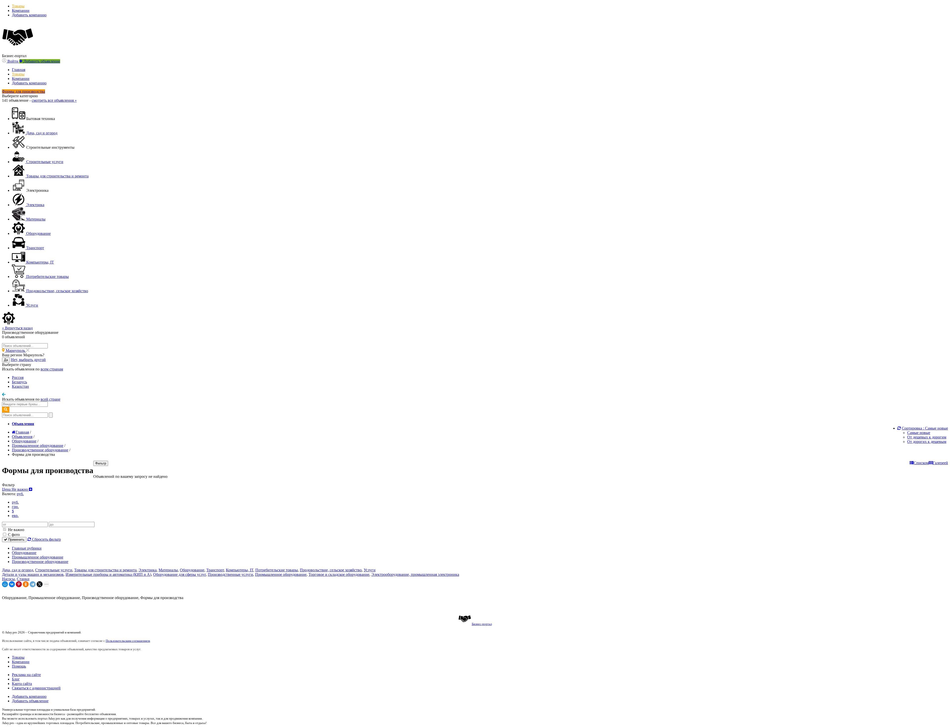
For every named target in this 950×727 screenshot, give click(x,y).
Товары (18, 6)
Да (6, 360)
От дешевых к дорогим (926, 437)
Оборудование (24, 553)
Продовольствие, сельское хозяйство (331, 570)
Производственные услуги (230, 574)
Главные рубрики (27, 548)
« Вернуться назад (17, 328)
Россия (18, 377)
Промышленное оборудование (37, 557)
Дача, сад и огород (17, 570)
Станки (23, 579)
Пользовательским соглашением (128, 641)
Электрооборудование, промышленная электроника (415, 574)
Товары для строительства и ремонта (105, 570)
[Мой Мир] (5, 584)
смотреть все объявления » (54, 100)
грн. (15, 507)
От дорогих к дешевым (926, 441)
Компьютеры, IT (239, 570)
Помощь (19, 666)
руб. (15, 502)
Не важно (15, 530)
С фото (13, 535)
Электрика (148, 570)
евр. (15, 515)
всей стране (50, 399)
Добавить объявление (30, 701)
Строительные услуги (53, 570)
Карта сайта (22, 683)
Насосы (8, 579)
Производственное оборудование (40, 561)
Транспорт (215, 570)
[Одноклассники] (26, 584)
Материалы (168, 570)
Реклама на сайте (26, 675)
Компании (20, 10)
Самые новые (918, 433)
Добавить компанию (29, 15)
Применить (15, 539)
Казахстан (20, 386)
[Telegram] (33, 584)
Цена (15, 489)
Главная (18, 70)
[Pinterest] (19, 584)
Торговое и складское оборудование (339, 574)
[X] (40, 584)
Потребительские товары (276, 570)
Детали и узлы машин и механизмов (33, 574)
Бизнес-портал (482, 624)
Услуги (370, 570)
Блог (16, 679)
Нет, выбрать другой (28, 360)
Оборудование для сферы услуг (179, 574)
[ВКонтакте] (12, 584)
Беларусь (19, 382)
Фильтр (100, 463)
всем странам (52, 369)
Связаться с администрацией (36, 688)
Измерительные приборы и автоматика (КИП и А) (108, 574)
